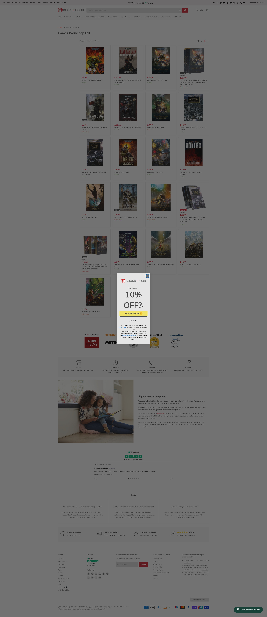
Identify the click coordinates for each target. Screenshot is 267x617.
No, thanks (133, 320)
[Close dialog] (147, 276)
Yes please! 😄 (133, 313)
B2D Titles (123, 328)
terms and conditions (129, 336)
